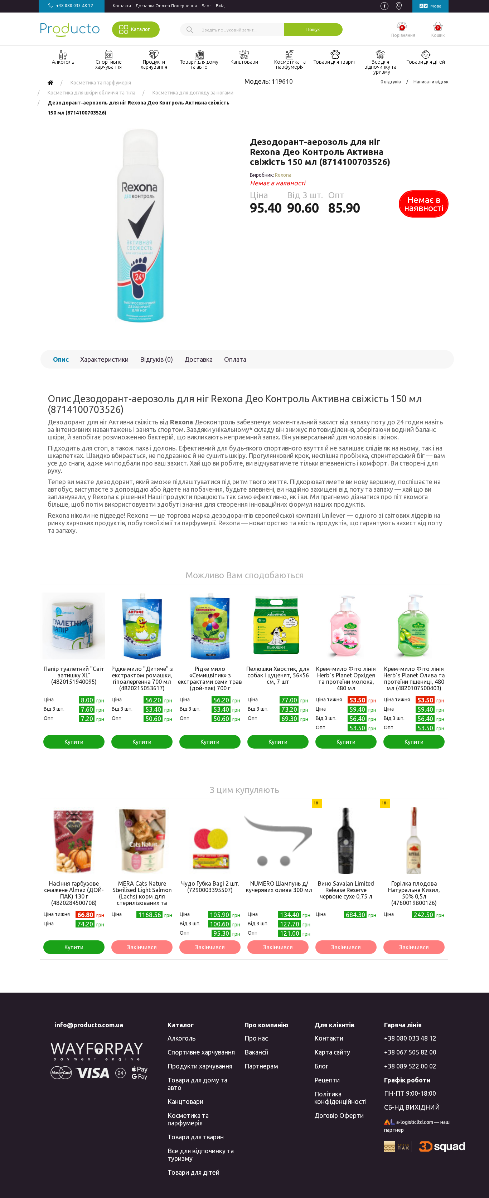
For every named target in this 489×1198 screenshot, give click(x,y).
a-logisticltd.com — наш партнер (417, 1126)
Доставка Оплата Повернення (166, 5)
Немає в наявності (424, 204)
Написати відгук (431, 81)
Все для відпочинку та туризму (201, 1154)
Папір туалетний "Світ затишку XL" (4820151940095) (74, 675)
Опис (61, 359)
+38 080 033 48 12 (410, 1038)
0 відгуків (391, 81)
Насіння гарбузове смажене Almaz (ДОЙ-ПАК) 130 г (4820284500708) (74, 893)
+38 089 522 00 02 (410, 1066)
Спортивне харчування (201, 1052)
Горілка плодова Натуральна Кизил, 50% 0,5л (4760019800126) (414, 893)
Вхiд (220, 5)
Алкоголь (181, 1038)
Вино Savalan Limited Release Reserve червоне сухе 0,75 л (346, 890)
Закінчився (142, 947)
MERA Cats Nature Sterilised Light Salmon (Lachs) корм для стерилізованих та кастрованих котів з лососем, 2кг (142, 899)
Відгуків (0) (156, 359)
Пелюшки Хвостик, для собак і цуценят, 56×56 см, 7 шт (278, 675)
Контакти (122, 5)
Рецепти (327, 1079)
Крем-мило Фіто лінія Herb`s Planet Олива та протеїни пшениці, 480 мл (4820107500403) (414, 678)
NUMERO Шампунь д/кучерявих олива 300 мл (279, 886)
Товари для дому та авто (197, 1083)
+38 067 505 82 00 (410, 1052)
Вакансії (256, 1052)
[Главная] (50, 83)
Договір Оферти (339, 1115)
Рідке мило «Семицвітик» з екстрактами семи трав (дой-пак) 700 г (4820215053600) (210, 682)
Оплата (235, 359)
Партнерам (261, 1066)
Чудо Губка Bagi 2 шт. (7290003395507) (210, 886)
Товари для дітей (193, 1172)
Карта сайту (332, 1052)
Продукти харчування (200, 1066)
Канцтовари (185, 1101)
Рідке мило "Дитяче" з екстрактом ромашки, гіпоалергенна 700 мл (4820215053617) (142, 678)
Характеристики (104, 359)
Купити (73, 742)
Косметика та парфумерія (188, 1119)
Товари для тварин (196, 1136)
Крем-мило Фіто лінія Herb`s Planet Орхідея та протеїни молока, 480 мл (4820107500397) (346, 682)
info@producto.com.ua (89, 1024)
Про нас (256, 1038)
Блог (206, 5)
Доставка (198, 359)
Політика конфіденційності (340, 1097)
